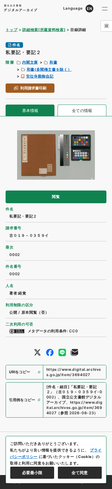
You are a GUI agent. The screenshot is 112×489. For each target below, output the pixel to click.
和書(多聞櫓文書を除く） (49, 69)
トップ (11, 29)
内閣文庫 (30, 62)
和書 (53, 62)
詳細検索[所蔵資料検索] (43, 29)
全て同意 (80, 472)
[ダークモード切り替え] (106, 26)
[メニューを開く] (105, 8)
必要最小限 (32, 472)
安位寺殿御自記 (40, 76)
